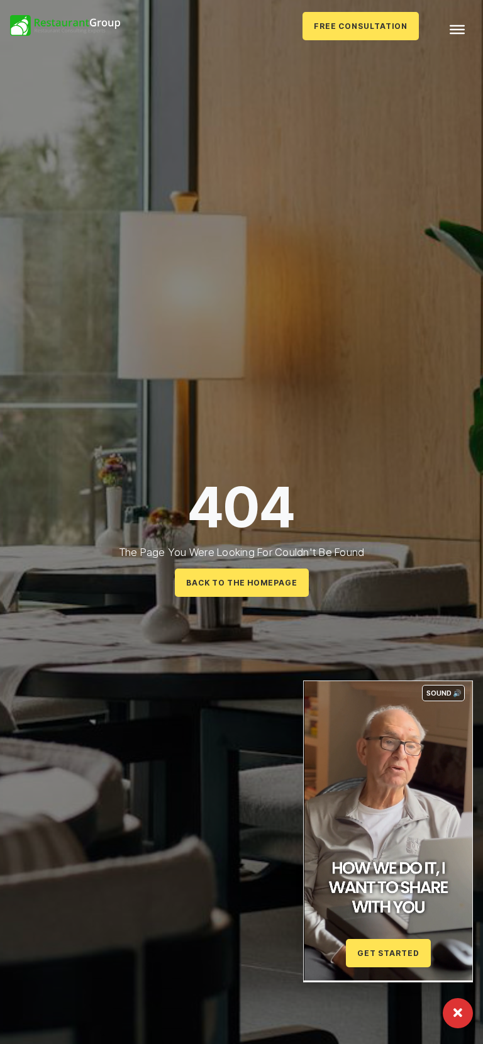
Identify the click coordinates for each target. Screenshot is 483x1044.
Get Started (388, 953)
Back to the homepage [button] (241, 582)
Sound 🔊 (444, 693)
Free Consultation (361, 26)
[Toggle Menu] (457, 29)
